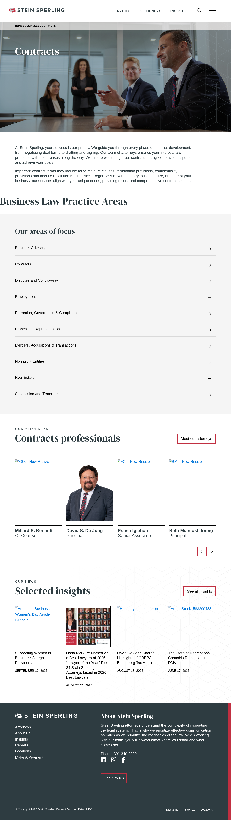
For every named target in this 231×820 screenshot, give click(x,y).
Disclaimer (172, 809)
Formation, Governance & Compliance (47, 313)
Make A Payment (29, 757)
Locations (23, 751)
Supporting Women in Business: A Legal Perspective (33, 658)
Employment (25, 296)
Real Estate (24, 377)
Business (31, 26)
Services (121, 11)
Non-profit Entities (30, 361)
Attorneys (150, 11)
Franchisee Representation (37, 329)
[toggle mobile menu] (212, 10)
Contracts (23, 264)
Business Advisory (30, 248)
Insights (179, 11)
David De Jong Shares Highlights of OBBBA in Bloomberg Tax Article (136, 658)
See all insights (199, 591)
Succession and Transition (37, 394)
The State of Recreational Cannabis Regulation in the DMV (190, 658)
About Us (22, 733)
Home (19, 26)
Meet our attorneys (196, 438)
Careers (21, 745)
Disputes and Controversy (36, 280)
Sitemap (190, 809)
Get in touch (114, 778)
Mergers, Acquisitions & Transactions (46, 345)
